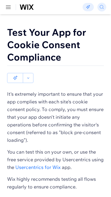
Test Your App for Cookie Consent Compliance (46, 44)
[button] (15, 78)
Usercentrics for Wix (38, 167)
